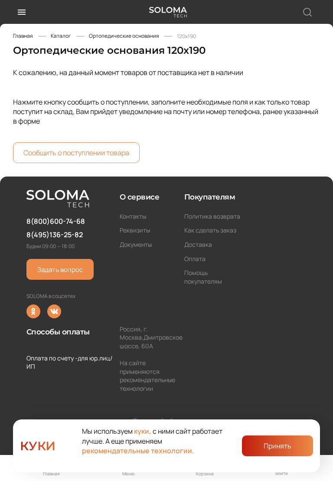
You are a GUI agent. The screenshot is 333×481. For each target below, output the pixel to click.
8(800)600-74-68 (55, 221)
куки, (142, 431)
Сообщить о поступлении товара (76, 152)
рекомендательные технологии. (138, 450)
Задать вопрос (60, 269)
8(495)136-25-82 (54, 234)
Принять (277, 446)
